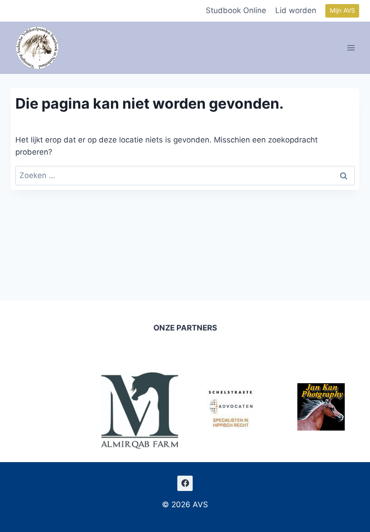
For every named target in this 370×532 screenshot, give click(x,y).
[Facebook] (185, 483)
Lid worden (295, 10)
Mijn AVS (342, 10)
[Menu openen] (351, 48)
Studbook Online (236, 10)
